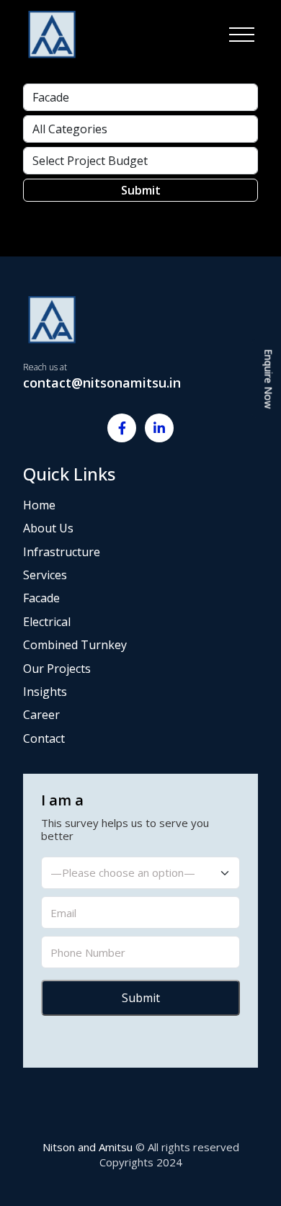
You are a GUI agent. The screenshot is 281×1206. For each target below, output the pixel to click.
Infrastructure (61, 552)
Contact (44, 738)
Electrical (47, 622)
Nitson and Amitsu (88, 1147)
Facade (41, 598)
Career (41, 715)
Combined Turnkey (75, 645)
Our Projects (57, 668)
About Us (48, 528)
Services (45, 575)
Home (39, 505)
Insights (45, 692)
